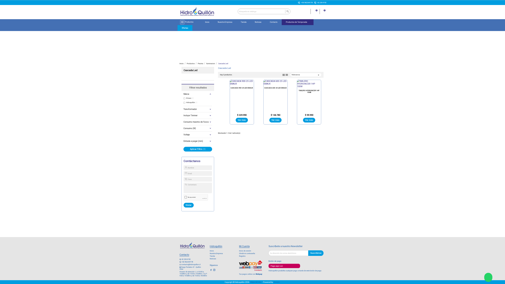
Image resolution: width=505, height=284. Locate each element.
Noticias (213, 259)
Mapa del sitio (256, 282)
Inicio (212, 251)
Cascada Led (190, 70)
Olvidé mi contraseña (247, 253)
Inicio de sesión (245, 251)
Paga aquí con (277, 266)
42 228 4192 (321, 3)
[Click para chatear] (488, 277)
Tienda (212, 256)
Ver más (242, 120)
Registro (242, 256)
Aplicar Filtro (197, 149)
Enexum (277, 282)
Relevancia (306, 75)
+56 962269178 (307, 3)
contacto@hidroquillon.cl (191, 264)
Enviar (189, 205)
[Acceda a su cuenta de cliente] (307, 13)
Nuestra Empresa (216, 253)
